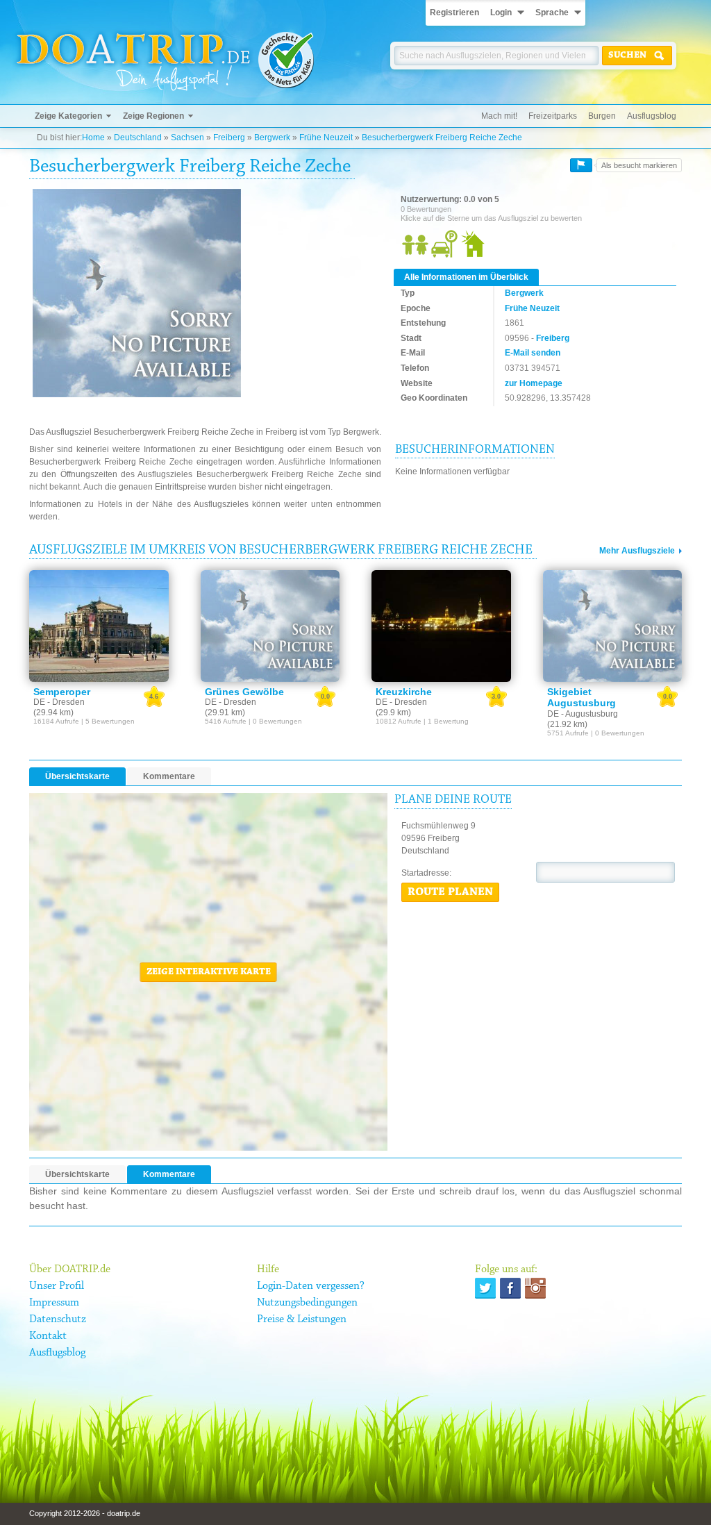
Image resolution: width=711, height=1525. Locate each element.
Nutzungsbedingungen (307, 1302)
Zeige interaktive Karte (209, 972)
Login (501, 12)
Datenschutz (57, 1319)
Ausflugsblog (651, 116)
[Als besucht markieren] (581, 165)
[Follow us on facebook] (510, 1288)
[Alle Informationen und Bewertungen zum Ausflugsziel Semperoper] (99, 625)
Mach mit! (499, 116)
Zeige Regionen (153, 116)
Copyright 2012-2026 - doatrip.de (84, 1513)
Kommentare (169, 776)
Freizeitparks (552, 116)
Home (93, 137)
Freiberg (229, 137)
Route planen (450, 892)
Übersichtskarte (77, 776)
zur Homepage (533, 383)
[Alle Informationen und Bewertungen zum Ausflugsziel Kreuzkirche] (441, 625)
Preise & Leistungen (301, 1319)
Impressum (54, 1302)
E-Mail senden (532, 353)
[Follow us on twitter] (485, 1288)
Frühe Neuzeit (326, 137)
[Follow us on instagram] (535, 1288)
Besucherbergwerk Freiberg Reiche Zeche (442, 137)
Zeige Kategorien (68, 116)
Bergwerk (272, 137)
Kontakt (48, 1336)
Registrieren (454, 12)
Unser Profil (56, 1286)
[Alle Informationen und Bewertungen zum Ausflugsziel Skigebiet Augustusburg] (613, 625)
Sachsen (187, 137)
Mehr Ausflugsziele (637, 551)
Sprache (552, 12)
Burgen (602, 116)
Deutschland (138, 137)
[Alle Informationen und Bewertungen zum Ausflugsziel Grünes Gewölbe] (270, 625)
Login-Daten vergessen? (311, 1286)
